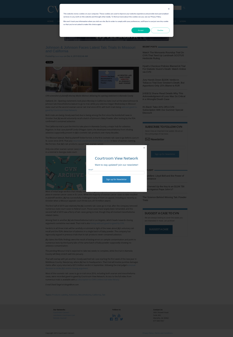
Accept (141, 30)
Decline (160, 30)
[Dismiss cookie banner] (169, 9)
